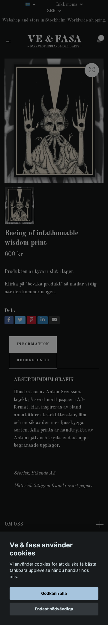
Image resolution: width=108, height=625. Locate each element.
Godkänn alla (54, 593)
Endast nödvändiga (54, 608)
